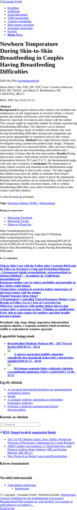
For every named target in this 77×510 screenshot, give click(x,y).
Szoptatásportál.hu (28, 80)
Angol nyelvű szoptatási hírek (33, 432)
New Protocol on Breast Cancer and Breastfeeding (37, 456)
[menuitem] (42, 8)
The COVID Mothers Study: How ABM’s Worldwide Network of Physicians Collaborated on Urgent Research (41, 441)
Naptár (11, 396)
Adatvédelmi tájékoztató (21, 485)
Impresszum (22, 488)
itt (20, 196)
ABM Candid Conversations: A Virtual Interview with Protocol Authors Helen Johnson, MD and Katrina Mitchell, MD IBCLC (39, 449)
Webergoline (68, 494)
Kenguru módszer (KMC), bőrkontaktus (31, 203)
